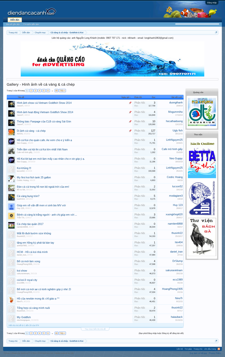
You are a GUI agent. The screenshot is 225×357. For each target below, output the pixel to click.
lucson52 (21, 171)
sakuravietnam (23, 273)
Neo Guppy (22, 143)
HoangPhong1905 (24, 264)
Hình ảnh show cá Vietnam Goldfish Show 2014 (44, 102)
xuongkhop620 (174, 214)
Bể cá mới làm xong (28, 261)
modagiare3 (176, 195)
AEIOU (20, 134)
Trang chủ (198, 349)
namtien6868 (22, 227)
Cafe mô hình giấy (24, 152)
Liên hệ (180, 349)
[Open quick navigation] (216, 32)
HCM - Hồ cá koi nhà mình (32, 252)
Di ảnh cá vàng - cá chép (31, 130)
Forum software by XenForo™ (28, 353)
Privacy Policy (215, 353)
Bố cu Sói (21, 190)
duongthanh (176, 102)
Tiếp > (62, 91)
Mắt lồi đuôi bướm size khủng (34, 233)
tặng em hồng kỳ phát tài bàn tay (35, 242)
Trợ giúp (188, 349)
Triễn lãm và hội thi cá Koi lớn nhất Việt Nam (42, 149)
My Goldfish (24, 317)
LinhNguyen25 (174, 139)
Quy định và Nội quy (198, 353)
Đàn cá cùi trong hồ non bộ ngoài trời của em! (43, 186)
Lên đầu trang (210, 349)
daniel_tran (21, 255)
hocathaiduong (174, 121)
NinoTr (20, 301)
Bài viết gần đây (13, 24)
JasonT (20, 106)
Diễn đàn (14, 20)
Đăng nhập (212, 3)
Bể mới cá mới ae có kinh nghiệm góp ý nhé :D (44, 289)
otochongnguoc (23, 320)
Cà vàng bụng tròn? (28, 196)
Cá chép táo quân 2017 (30, 224)
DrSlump (177, 261)
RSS (219, 349)
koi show (22, 270)
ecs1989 (20, 283)
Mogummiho (175, 111)
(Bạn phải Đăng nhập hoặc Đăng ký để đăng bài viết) (161, 333)
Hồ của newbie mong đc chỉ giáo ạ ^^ (38, 298)
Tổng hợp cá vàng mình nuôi (33, 308)
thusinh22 (21, 236)
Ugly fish (178, 130)
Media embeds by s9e (64, 353)
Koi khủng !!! (24, 168)
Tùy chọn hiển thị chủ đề (95, 329)
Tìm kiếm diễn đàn (31, 24)
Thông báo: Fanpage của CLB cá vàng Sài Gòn (44, 121)
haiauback (177, 316)
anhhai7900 (22, 245)
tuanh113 (21, 199)
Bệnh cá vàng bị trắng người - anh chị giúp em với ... (47, 214)
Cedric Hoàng (23, 180)
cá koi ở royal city (27, 280)
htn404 (179, 242)
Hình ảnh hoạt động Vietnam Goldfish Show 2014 (45, 112)
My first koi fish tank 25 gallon (34, 177)
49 (56, 91)
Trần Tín (20, 217)
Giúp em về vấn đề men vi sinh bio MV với (41, 205)
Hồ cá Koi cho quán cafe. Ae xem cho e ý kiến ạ (44, 140)
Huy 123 (20, 208)
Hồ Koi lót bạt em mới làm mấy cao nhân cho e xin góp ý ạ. (51, 158)
